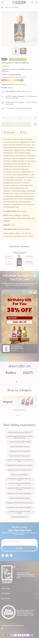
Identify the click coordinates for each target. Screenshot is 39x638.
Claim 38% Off (19, 322)
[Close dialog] (35, 296)
